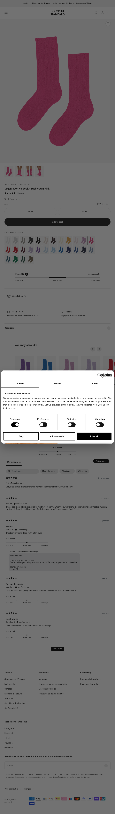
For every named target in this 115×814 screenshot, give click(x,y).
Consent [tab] (20, 383)
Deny (21, 436)
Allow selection (57, 436)
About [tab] (95, 383)
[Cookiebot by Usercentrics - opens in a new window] (99, 375)
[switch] (43, 424)
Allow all (94, 436)
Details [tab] (57, 383)
